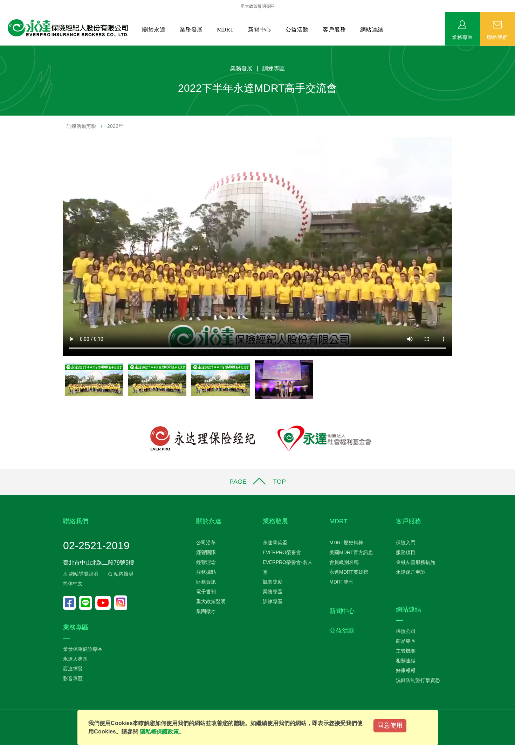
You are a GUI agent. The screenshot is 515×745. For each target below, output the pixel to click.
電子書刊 (206, 591)
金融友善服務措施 (415, 562)
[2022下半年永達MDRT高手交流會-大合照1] (94, 379)
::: (2, 49)
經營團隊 (206, 552)
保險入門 (406, 542)
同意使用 (390, 725)
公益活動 (297, 30)
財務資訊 (206, 582)
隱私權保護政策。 (162, 731)
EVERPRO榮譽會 (282, 552)
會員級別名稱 (344, 562)
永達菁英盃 (275, 542)
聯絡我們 (497, 36)
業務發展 (191, 30)
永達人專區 (75, 659)
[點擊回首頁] (65, 28)
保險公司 (406, 631)
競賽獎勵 (272, 582)
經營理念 (206, 562)
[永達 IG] (120, 602)
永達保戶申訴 (410, 572)
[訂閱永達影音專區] (104, 603)
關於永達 (153, 30)
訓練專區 (272, 601)
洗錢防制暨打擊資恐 (418, 680)
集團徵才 (206, 611)
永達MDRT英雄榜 (348, 572)
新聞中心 (259, 30)
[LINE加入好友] (87, 603)
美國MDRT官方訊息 (351, 552)
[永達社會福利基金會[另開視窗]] (324, 438)
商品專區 (406, 641)
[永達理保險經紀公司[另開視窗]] (202, 438)
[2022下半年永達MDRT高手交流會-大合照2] (158, 379)
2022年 (115, 126)
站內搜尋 (122, 574)
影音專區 (73, 678)
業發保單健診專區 (82, 649)
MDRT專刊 (341, 582)
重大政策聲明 (211, 601)
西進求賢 (73, 668)
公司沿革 (206, 542)
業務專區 (462, 36)
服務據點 (206, 572)
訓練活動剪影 (81, 126)
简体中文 (73, 583)
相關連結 (406, 660)
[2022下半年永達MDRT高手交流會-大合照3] (221, 379)
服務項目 (406, 552)
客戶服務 (334, 30)
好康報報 (406, 670)
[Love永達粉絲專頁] (71, 603)
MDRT (225, 30)
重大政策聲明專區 (257, 6)
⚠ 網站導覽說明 (80, 574)
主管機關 (406, 651)
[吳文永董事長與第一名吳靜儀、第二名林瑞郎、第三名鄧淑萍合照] (284, 379)
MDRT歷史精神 (346, 542)
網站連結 (371, 30)
